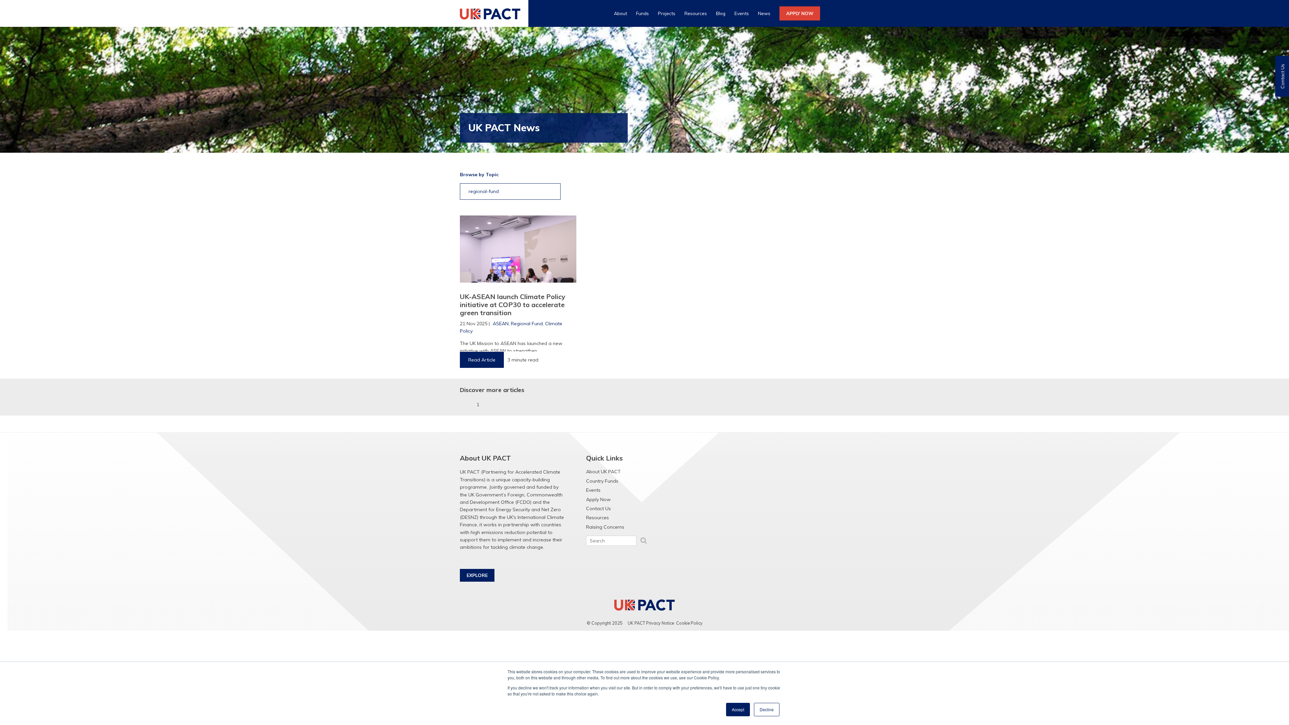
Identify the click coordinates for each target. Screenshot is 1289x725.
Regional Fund (527, 324)
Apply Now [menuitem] (598, 499)
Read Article (481, 360)
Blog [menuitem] (720, 13)
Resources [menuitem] (695, 13)
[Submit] (643, 540)
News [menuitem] (764, 13)
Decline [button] (767, 709)
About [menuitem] (620, 13)
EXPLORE (477, 575)
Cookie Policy (689, 623)
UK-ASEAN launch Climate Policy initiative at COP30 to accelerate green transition (512, 304)
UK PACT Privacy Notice (651, 623)
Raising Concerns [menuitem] (605, 527)
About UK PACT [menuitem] (603, 472)
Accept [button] (738, 709)
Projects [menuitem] (666, 13)
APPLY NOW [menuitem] (799, 13)
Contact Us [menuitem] (598, 508)
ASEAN (501, 324)
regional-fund (484, 191)
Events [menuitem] (741, 13)
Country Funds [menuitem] (602, 481)
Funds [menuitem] (642, 13)
